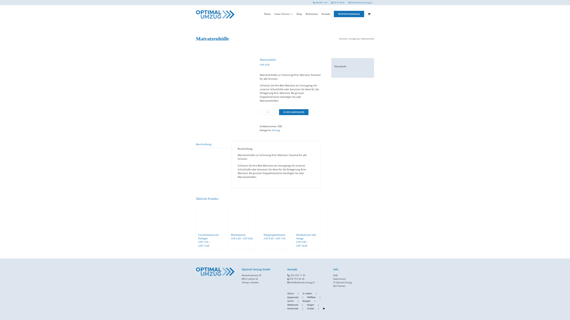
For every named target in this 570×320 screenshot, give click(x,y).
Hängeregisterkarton (274, 234)
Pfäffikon (311, 297)
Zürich (290, 301)
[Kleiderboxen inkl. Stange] (307, 217)
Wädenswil (292, 304)
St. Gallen (307, 293)
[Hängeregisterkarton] (274, 217)
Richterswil (292, 308)
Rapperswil (293, 297)
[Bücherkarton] (242, 217)
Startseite (343, 38)
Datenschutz (339, 278)
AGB (335, 275)
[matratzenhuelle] (225, 87)
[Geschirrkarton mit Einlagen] (209, 217)
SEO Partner (339, 285)
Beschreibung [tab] (203, 144)
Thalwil (310, 308)
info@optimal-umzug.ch (302, 282)
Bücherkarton (238, 234)
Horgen (310, 304)
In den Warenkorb (293, 112)
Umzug (276, 130)
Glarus (290, 293)
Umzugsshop (354, 38)
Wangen (306, 301)
